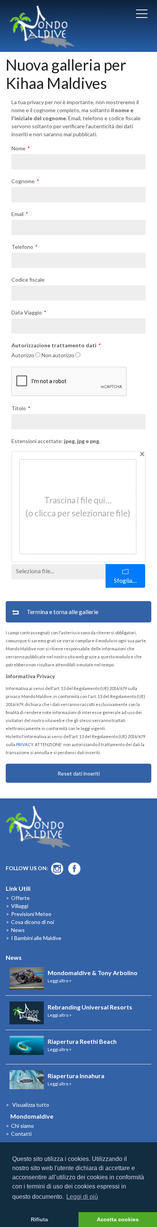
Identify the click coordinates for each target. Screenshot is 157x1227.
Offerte (20, 898)
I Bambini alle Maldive (36, 938)
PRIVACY (24, 744)
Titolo (18, 408)
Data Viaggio (26, 312)
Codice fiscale (28, 279)
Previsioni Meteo (31, 914)
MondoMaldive (42, 27)
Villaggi (19, 906)
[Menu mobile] (141, 15)
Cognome (23, 181)
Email (17, 214)
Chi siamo (22, 1125)
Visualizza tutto (30, 1104)
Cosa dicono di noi (32, 922)
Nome (18, 148)
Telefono (22, 246)
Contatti (21, 1133)
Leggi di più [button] (82, 1196)
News (18, 930)
